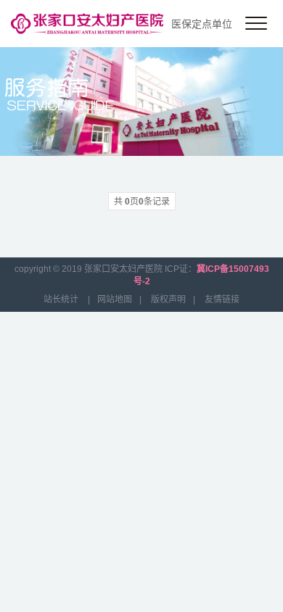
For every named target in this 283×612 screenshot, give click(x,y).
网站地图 (114, 299)
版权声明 (168, 299)
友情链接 (222, 299)
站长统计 (61, 299)
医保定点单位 (201, 24)
